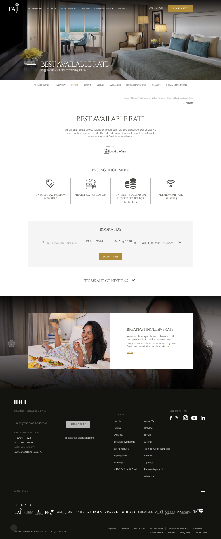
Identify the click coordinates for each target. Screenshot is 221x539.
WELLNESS (115, 85)
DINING (87, 85)
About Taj (149, 421)
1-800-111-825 (22, 437)
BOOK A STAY (180, 8)
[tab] (41, 85)
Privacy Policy (185, 533)
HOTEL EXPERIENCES (136, 85)
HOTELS (51, 8)
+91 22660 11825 (23, 442)
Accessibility (197, 528)
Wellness (118, 434)
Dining (117, 428)
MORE (130, 352)
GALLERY (156, 85)
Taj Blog (148, 462)
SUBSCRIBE (78, 424)
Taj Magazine (120, 455)
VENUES (100, 85)
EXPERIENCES (69, 8)
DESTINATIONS (34, 8)
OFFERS (85, 8)
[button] (110, 491)
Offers (147, 434)
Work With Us (139, 528)
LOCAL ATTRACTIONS (176, 85)
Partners (171, 533)
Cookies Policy (201, 533)
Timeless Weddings (124, 441)
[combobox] (64, 243)
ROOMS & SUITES (41, 85)
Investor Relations (156, 533)
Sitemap (118, 462)
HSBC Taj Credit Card (125, 469)
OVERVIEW (60, 85)
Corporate (112, 528)
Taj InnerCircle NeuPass (157, 448)
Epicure (148, 455)
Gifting (148, 441)
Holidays (148, 428)
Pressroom (125, 528)
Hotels (117, 421)
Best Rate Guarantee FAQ (178, 528)
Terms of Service (156, 528)
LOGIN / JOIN (110, 256)
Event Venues (121, 448)
